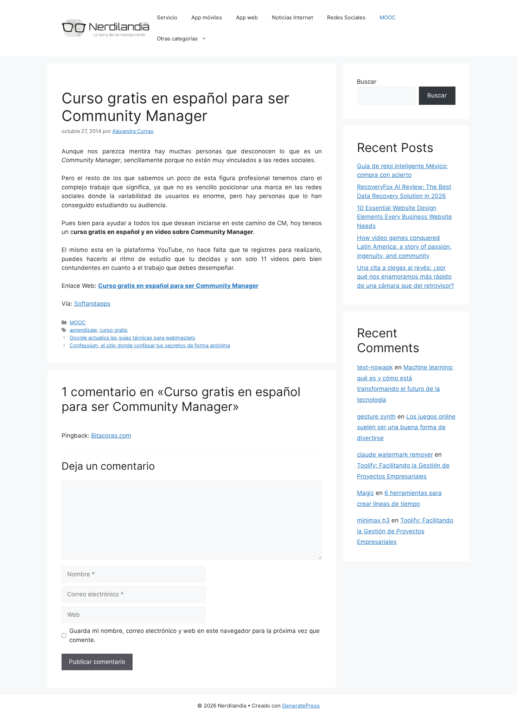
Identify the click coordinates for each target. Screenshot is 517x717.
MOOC (387, 17)
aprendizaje (83, 330)
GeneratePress (301, 705)
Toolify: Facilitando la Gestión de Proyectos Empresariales (405, 531)
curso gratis (114, 330)
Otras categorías (177, 38)
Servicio (167, 17)
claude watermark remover (395, 454)
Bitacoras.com (111, 435)
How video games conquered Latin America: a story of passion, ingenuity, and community (404, 246)
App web (247, 17)
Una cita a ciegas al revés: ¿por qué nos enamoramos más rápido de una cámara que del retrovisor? (405, 276)
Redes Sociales (346, 17)
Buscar (366, 81)
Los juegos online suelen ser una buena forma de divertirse (406, 427)
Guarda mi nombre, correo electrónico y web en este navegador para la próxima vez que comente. (194, 635)
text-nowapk (375, 367)
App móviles (206, 17)
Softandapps (92, 303)
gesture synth (376, 416)
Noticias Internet (292, 17)
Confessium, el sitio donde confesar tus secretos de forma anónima (150, 345)
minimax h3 (373, 520)
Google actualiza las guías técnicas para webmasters (132, 338)
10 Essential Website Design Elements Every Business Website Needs (404, 216)
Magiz (365, 492)
